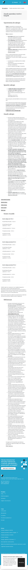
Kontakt (3, 520)
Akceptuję (21, 562)
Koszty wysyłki (4, 207)
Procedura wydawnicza (6, 517)
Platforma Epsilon (5, 496)
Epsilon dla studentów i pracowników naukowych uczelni (13, 544)
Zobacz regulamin (9, 446)
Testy (2, 493)
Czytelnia (3, 515)
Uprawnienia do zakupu (5, 199)
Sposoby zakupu (4, 202)
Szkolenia (3, 498)
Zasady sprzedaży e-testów (7, 534)
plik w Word (10, 355)
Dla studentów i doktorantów (7, 541)
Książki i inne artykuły (6, 500)
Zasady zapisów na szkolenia (7, 539)
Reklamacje (3, 210)
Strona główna (5, 8)
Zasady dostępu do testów (7, 530)
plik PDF (23, 354)
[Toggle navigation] (20, 2)
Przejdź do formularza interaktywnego (13, 110)
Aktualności (3, 513)
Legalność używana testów (7, 546)
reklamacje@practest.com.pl (13, 313)
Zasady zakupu (4, 204)
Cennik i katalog (4, 537)
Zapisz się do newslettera (8, 468)
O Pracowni (3, 510)
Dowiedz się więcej (11, 52)
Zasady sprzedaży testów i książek (8, 532)
